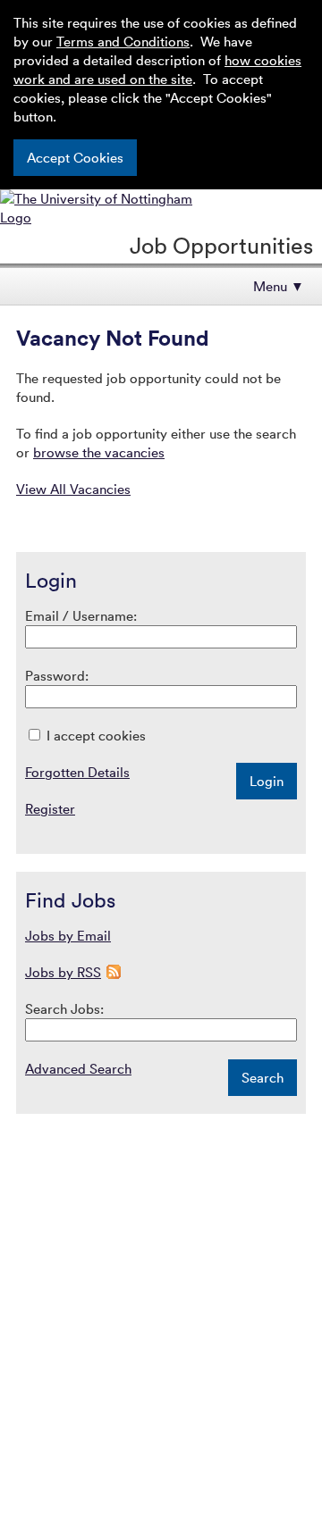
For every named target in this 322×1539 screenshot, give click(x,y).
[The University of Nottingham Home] (108, 217)
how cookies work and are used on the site (157, 69)
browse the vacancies (99, 452)
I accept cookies (94, 735)
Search (263, 1077)
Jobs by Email (68, 935)
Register (50, 808)
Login (267, 781)
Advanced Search (78, 1068)
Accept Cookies (75, 157)
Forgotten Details (77, 772)
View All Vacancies (73, 489)
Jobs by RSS (63, 972)
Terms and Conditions (123, 41)
